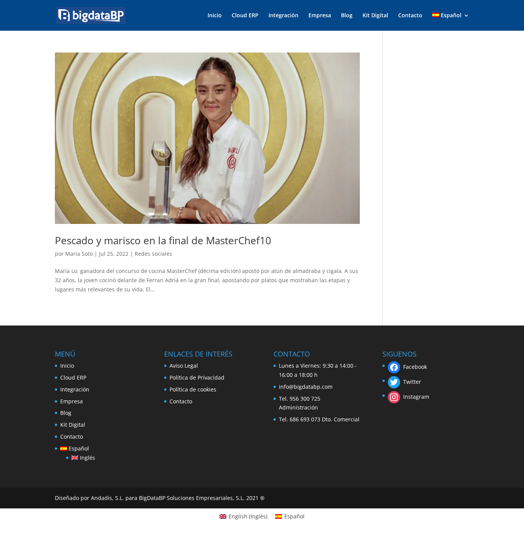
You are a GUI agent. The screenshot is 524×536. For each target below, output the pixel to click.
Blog (347, 16)
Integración (283, 16)
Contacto (410, 16)
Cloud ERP (245, 16)
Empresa (319, 16)
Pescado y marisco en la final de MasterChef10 (163, 240)
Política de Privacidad (197, 377)
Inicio (215, 16)
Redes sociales (153, 253)
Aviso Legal (184, 365)
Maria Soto (79, 253)
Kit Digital (375, 16)
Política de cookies (193, 389)
